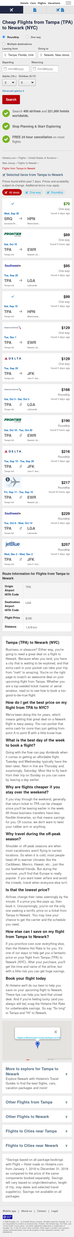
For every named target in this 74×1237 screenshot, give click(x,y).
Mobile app (9, 1211)
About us (26, 1211)
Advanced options (12, 91)
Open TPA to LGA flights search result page (37, 274)
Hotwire (10, 3)
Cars (33, 3)
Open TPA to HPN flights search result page (37, 305)
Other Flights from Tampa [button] (29, 1101)
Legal (54, 1211)
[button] (37, 1045)
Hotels (24, 3)
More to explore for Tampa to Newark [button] (32, 1071)
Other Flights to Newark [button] (27, 1116)
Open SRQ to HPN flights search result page (37, 212)
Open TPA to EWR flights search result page (37, 243)
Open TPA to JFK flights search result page (37, 367)
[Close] (55, 1031)
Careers (41, 1211)
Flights (42, 3)
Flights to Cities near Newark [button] (32, 1145)
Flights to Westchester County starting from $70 (38, 1038)
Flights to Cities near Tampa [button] (31, 1130)
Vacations (54, 3)
